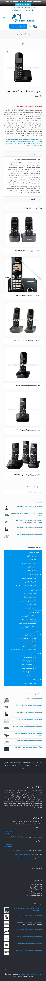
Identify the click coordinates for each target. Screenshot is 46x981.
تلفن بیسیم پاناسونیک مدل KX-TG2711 (27, 430)
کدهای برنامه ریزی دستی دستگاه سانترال (23, 649)
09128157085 (28, 8)
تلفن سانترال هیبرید (29, 608)
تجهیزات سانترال (34, 552)
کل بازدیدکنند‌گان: (36, 895)
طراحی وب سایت (35, 974)
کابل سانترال (32, 567)
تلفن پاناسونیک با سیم (29, 582)
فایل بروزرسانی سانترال (32, 635)
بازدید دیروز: (38, 889)
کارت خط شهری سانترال (28, 668)
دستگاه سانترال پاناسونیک (28, 616)
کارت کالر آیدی (31, 676)
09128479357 (16, 8)
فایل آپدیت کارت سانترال (28, 642)
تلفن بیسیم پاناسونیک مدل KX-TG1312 (27, 251)
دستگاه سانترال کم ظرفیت (27, 627)
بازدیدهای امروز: (37, 885)
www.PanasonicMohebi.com (24, 854)
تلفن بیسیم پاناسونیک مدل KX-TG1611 (28, 385)
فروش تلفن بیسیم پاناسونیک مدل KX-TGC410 (23, 142)
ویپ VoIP (36, 680)
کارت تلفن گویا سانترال (29, 661)
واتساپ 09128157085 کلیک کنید (19, 837)
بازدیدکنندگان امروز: (35, 887)
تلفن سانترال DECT (30, 593)
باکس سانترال (31, 556)
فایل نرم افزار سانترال (29, 646)
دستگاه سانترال (34, 612)
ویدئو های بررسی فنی (23, 4)
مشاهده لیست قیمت (18, 26)
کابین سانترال (31, 570)
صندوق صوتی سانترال (29, 563)
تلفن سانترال (35, 590)
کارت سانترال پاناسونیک (28, 672)
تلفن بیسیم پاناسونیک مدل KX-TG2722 (27, 475)
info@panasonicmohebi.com (21, 10)
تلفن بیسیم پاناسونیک (31, 139)
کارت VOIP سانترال (30, 657)
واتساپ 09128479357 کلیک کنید (19, 851)
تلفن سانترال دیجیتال (29, 604)
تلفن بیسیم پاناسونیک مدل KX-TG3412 (27, 340)
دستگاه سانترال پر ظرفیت (28, 620)
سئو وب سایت (24, 974)
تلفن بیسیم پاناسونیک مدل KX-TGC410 (22, 141)
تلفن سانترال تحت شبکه (28, 601)
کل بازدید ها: (38, 893)
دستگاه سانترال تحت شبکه (27, 623)
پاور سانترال (32, 559)
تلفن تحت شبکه (30, 683)
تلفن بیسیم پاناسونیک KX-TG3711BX (28, 296)
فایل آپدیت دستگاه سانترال (27, 638)
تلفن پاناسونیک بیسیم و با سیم (26, 586)
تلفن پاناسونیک (34, 575)
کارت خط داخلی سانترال (28, 665)
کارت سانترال (35, 654)
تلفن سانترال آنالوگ (30, 597)
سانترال (37, 631)
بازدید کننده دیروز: (36, 891)
